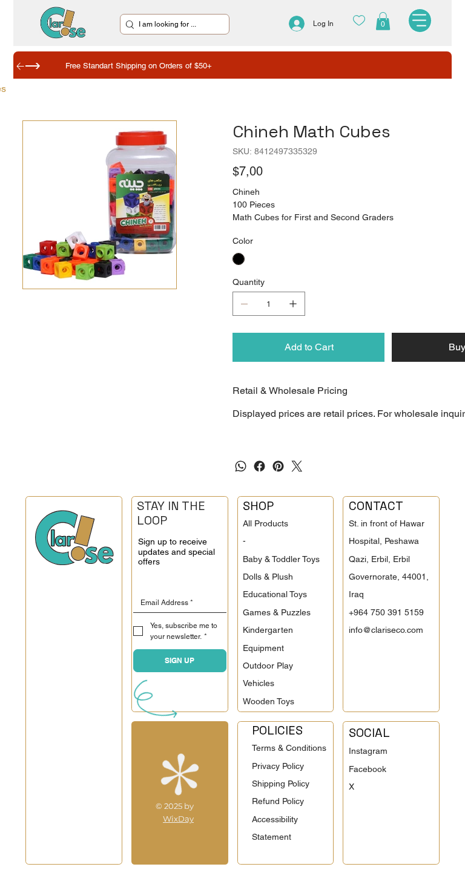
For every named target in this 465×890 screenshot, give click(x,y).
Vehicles (258, 683)
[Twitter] (297, 466)
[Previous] (20, 66)
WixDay (178, 818)
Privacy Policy (278, 766)
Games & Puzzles (277, 612)
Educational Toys (275, 594)
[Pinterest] (278, 466)
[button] (383, 21)
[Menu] (420, 20)
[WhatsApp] (240, 466)
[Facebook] (259, 466)
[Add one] (293, 304)
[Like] (358, 20)
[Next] (32, 66)
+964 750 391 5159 (386, 612)
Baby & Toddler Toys (281, 559)
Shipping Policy (280, 783)
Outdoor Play (268, 665)
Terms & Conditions (289, 748)
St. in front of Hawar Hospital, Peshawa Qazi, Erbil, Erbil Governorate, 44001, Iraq (389, 559)
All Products (265, 523)
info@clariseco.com (386, 630)
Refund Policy (278, 801)
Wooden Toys (268, 701)
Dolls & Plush (268, 576)
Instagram (368, 751)
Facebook (367, 769)
